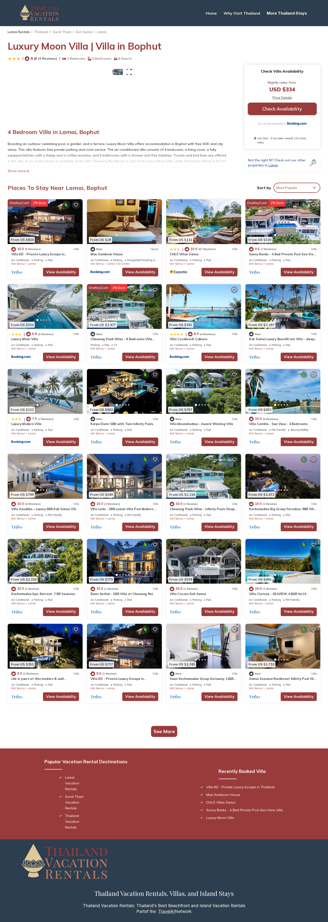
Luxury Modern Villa (26, 424)
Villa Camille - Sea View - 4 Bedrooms (278, 424)
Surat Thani (62, 32)
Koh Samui (84, 32)
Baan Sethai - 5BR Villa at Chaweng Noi (122, 594)
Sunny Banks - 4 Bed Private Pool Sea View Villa (244, 810)
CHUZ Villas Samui (184, 254)
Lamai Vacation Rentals (72, 783)
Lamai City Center (118, 263)
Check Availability (282, 109)
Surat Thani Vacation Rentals (74, 802)
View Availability (61, 272)
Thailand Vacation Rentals (72, 821)
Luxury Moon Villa (24, 339)
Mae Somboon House (107, 254)
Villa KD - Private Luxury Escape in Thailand (240, 787)
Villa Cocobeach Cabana (188, 339)
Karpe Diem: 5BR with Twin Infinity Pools (122, 424)
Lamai (101, 32)
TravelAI (166, 911)
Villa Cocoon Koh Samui (188, 594)
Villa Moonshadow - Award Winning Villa (201, 424)
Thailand (41, 32)
